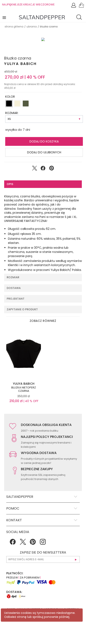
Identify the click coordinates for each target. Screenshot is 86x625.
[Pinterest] (33, 543)
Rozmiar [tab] (13, 277)
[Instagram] (43, 543)
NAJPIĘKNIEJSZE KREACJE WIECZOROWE (28, 4)
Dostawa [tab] (14, 288)
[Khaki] (25, 103)
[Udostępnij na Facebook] (43, 169)
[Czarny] (9, 103)
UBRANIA (32, 26)
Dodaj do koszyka (44, 141)
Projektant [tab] (15, 299)
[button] (4, 17)
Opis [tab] (10, 184)
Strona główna (14, 26)
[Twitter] (23, 543)
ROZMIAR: (11, 113)
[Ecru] (17, 103)
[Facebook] (13, 543)
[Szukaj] (80, 17)
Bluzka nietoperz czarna (23, 389)
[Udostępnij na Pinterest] (51, 169)
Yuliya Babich (20, 63)
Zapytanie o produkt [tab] (22, 309)
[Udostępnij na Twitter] (34, 169)
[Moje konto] (74, 6)
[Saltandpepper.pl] (42, 17)
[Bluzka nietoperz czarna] (23, 354)
